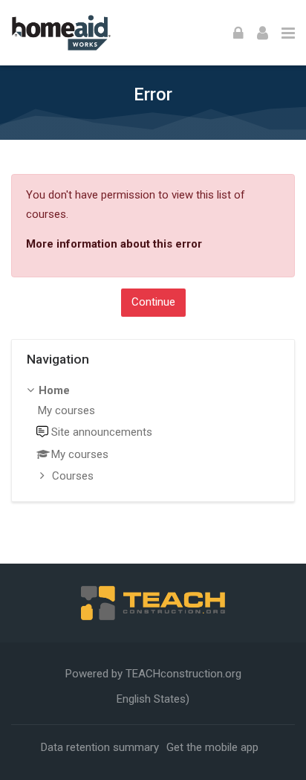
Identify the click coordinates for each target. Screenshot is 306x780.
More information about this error (114, 244)
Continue (153, 302)
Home (54, 390)
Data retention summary (100, 747)
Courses (73, 476)
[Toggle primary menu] (288, 33)
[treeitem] (153, 434)
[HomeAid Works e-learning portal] (61, 33)
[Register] (262, 32)
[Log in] (238, 32)
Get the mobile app (212, 747)
